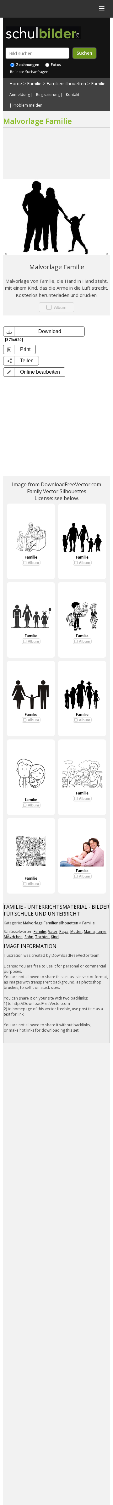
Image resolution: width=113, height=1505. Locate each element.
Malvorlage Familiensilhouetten (50, 923)
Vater (52, 931)
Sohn (28, 936)
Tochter (42, 936)
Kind (55, 936)
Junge (101, 931)
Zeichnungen (27, 64)
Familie (34, 83)
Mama (89, 931)
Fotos (55, 64)
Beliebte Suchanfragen (29, 71)
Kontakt (72, 95)
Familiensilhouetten (66, 83)
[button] (34, 372)
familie (31, 799)
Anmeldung (19, 95)
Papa (63, 931)
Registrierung (48, 95)
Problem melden (27, 105)
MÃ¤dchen (13, 936)
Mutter (76, 931)
